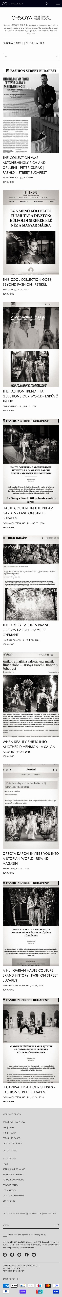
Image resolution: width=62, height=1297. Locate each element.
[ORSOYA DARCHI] (12, 3)
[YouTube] (34, 1254)
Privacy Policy (40, 1234)
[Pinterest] (19, 1254)
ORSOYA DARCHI (31, 1265)
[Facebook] (26, 1254)
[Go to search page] (47, 3)
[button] (47, 3)
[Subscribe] (57, 1225)
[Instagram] (4, 1254)
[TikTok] (12, 1254)
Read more (8, 182)
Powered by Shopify (13, 1271)
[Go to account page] (53, 4)
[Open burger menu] (58, 3)
